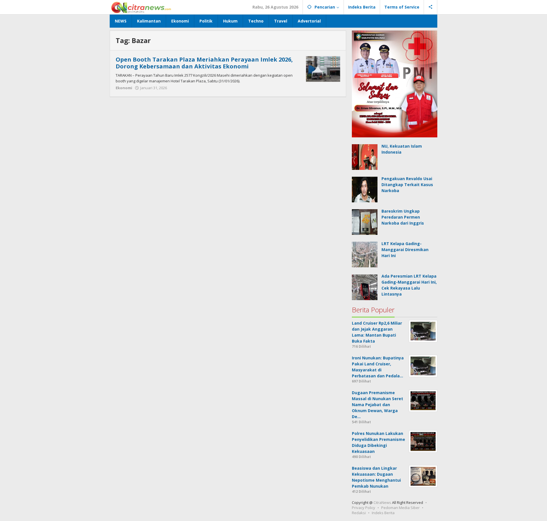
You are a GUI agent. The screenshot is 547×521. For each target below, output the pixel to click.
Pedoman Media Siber (400, 507)
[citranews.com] (141, 7)
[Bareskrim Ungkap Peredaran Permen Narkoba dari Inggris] (364, 221)
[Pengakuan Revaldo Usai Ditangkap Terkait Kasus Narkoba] (364, 189)
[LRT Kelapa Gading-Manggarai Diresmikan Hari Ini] (364, 254)
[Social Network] (430, 7)
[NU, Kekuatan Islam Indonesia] (364, 156)
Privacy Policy (363, 507)
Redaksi (359, 512)
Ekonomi (124, 87)
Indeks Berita (383, 512)
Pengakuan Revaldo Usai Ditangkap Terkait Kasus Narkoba (407, 184)
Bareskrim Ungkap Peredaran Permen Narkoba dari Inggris (402, 217)
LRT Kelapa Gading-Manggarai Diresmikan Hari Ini (404, 249)
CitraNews (382, 502)
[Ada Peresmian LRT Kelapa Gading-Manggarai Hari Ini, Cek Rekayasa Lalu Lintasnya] (364, 286)
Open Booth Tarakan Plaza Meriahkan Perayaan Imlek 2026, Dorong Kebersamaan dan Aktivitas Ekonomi (204, 63)
